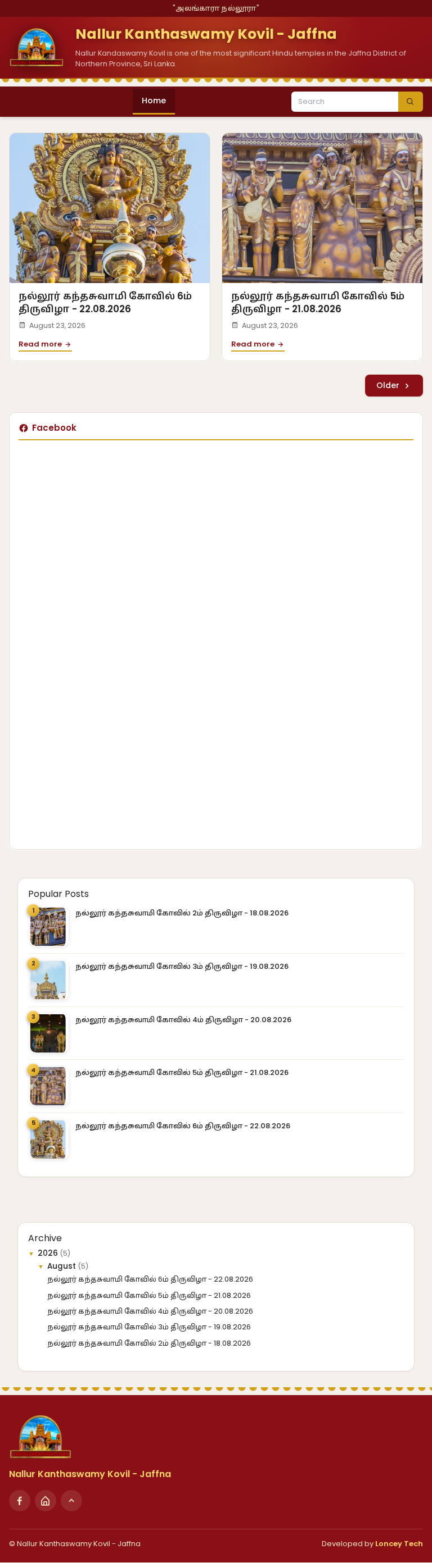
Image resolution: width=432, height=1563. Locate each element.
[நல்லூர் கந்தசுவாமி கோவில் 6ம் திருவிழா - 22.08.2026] (110, 208)
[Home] (45, 1500)
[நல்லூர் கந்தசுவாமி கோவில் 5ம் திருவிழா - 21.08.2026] (322, 208)
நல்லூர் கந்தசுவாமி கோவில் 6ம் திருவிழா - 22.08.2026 (105, 302)
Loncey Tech (399, 1543)
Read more (41, 344)
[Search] (410, 102)
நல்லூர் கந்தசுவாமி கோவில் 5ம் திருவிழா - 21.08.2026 (317, 302)
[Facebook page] (19, 1500)
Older (389, 385)
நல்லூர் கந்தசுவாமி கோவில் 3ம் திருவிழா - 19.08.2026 (182, 966)
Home (154, 100)
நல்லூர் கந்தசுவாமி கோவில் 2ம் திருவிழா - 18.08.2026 (182, 913)
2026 (49, 1253)
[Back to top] (71, 1500)
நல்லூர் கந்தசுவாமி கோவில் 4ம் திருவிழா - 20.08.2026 (183, 1019)
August (62, 1266)
